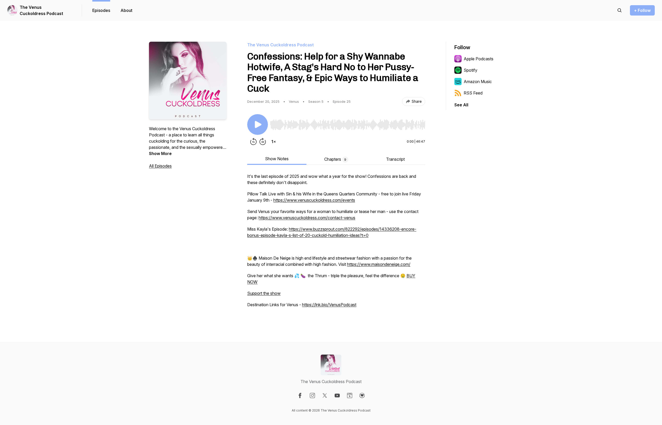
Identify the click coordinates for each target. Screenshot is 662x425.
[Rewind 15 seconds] (253, 141)
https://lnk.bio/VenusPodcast (329, 304)
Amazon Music (478, 81)
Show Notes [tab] (277, 158)
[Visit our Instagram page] (312, 395)
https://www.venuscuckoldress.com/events (314, 200)
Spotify (470, 70)
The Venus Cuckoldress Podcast (41, 10)
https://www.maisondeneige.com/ (378, 264)
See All (461, 104)
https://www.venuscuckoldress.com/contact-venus (307, 217)
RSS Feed (473, 93)
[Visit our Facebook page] (300, 395)
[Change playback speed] (273, 141)
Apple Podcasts (478, 58)
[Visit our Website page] (349, 395)
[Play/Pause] (257, 124)
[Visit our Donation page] (362, 395)
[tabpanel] (336, 243)
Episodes (101, 10)
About (126, 10)
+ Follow (642, 10)
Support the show (264, 293)
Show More (160, 153)
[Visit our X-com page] (324, 395)
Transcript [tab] (395, 159)
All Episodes (160, 165)
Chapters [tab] (335, 159)
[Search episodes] (620, 10)
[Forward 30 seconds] (262, 141)
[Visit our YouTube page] (337, 395)
